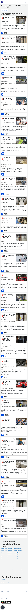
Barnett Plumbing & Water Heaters (9, 37)
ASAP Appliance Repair (8, 256)
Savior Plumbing (8, 275)
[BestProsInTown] (3, 2)
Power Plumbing (8, 218)
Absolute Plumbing (9, 520)
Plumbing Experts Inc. (8, 18)
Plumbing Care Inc (9, 118)
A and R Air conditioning (7, 361)
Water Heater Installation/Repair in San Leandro (12, 565)
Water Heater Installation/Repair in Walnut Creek (12, 571)
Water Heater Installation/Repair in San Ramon (11, 567)
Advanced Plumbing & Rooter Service (9, 159)
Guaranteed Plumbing (7, 419)
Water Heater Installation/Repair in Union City (11, 569)
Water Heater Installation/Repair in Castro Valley (12, 550)
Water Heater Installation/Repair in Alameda (11, 548)
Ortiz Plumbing (8, 294)
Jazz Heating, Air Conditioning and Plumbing (9, 58)
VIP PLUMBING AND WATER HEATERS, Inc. (9, 316)
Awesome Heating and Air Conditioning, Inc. (9, 440)
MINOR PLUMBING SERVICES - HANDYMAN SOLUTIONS (8, 338)
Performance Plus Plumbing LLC (9, 179)
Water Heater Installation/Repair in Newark (10, 561)
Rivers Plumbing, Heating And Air (8, 501)
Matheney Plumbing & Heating (7, 236)
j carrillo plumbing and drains (9, 462)
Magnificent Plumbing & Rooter (9, 99)
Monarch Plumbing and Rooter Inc (9, 138)
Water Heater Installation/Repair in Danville (11, 552)
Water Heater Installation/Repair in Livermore (11, 558)
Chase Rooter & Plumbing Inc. (8, 78)
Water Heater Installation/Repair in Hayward (11, 556)
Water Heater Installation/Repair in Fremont (11, 554)
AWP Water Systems (7, 401)
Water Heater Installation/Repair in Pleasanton (11, 563)
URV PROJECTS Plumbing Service (9, 199)
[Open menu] (25, 2)
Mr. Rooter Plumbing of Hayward (7, 383)
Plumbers (3, 579)
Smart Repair (7, 481)
